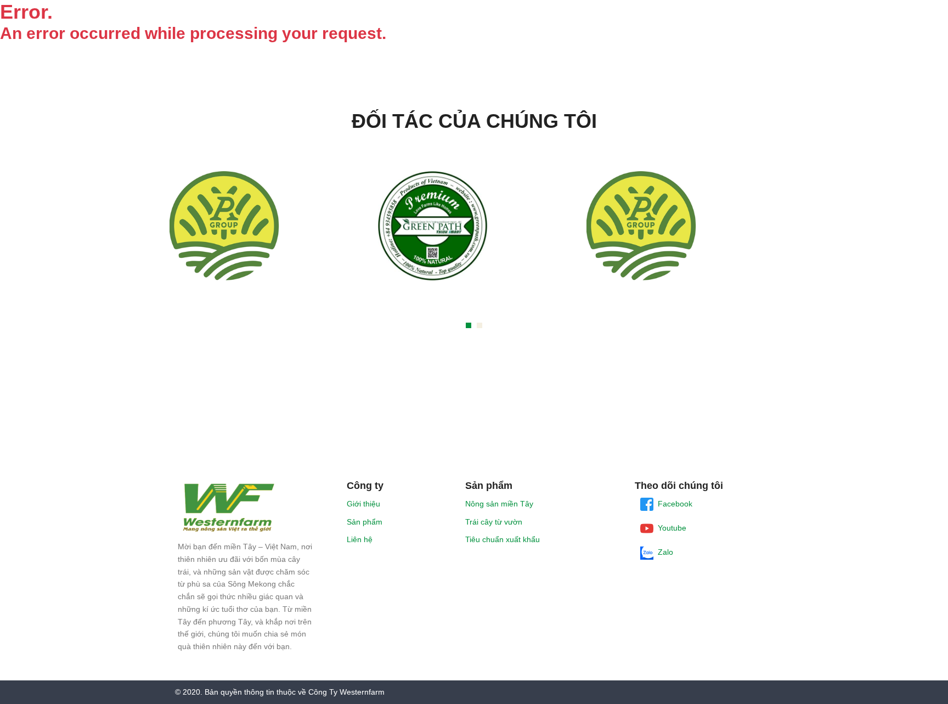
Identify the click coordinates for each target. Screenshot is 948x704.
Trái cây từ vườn (493, 521)
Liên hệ (360, 539)
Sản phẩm (364, 521)
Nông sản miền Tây (499, 503)
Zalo (663, 552)
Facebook (672, 503)
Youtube (669, 527)
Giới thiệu (363, 503)
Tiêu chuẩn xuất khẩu (502, 539)
